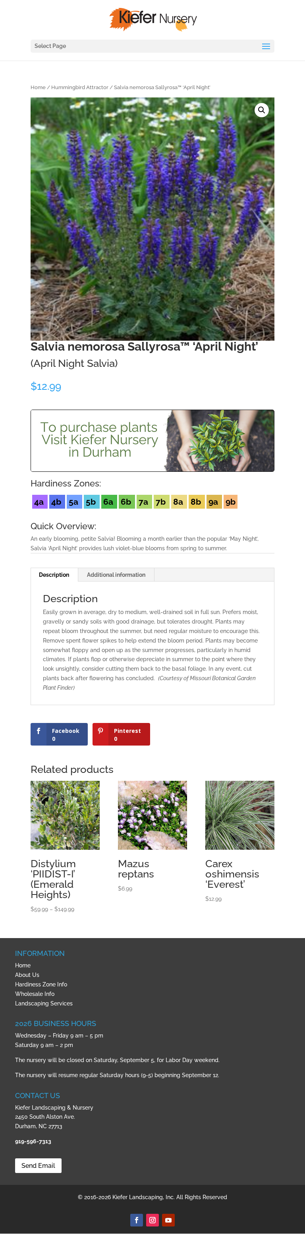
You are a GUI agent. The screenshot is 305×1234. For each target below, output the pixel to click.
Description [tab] (54, 575)
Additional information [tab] (116, 575)
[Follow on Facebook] (136, 1220)
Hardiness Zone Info (41, 984)
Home (38, 87)
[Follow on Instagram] (152, 1220)
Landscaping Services (44, 1003)
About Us (27, 975)
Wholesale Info (34, 994)
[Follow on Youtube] (168, 1220)
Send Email (38, 1165)
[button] (262, 110)
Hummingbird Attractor (79, 87)
